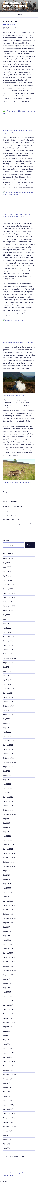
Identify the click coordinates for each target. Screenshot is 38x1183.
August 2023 (8, 715)
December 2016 (9, 1062)
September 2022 (9, 762)
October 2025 (8, 602)
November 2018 (9, 962)
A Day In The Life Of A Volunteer (15, 507)
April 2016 (7, 1096)
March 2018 (7, 996)
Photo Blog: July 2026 (11, 520)
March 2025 (7, 632)
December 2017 (9, 1009)
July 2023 (6, 719)
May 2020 (7, 884)
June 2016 (7, 1088)
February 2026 (8, 585)
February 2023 (8, 741)
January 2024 (8, 693)
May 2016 (6, 1092)
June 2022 (7, 775)
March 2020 (7, 892)
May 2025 (7, 624)
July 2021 (6, 823)
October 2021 (8, 810)
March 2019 (7, 944)
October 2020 (8, 862)
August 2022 (8, 767)
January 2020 (8, 901)
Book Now (3, 1182)
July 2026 (6, 563)
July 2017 (6, 1031)
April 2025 (7, 628)
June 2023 (7, 723)
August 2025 (8, 611)
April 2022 (7, 784)
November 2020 (9, 858)
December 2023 (9, 697)
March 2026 (7, 580)
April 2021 (7, 836)
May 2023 (7, 728)
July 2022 (6, 771)
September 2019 (9, 918)
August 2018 (8, 975)
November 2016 (9, 1066)
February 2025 (8, 637)
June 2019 (7, 931)
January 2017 (8, 1057)
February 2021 (8, 845)
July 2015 (6, 1135)
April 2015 (7, 1148)
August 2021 (8, 819)
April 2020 (7, 888)
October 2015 (8, 1122)
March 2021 (7, 840)
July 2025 (6, 615)
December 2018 (9, 957)
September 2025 (9, 606)
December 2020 (9, 853)
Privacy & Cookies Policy (11, 1173)
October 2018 (8, 966)
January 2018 (8, 1005)
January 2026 (8, 589)
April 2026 (7, 576)
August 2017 (8, 1027)
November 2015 (9, 1118)
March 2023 (7, 736)
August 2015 (8, 1131)
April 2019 (7, 940)
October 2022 (8, 758)
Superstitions (9, 27)
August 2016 (8, 1079)
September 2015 (9, 1127)
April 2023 (7, 732)
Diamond (6, 511)
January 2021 (8, 849)
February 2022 (8, 793)
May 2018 (6, 988)
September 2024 (9, 658)
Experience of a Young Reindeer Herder (17, 524)
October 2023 (8, 706)
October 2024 (8, 654)
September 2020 (9, 866)
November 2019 (9, 910)
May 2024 (7, 676)
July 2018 (6, 979)
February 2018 (8, 1001)
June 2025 (7, 619)
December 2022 (9, 749)
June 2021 (7, 827)
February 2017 (8, 1053)
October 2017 (8, 1018)
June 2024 (7, 671)
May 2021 (6, 832)
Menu (20, 15)
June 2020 (7, 879)
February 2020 (8, 897)
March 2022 (7, 788)
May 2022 (7, 780)
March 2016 (7, 1101)
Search (6, 540)
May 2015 (6, 1144)
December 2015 (9, 1113)
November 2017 (9, 1014)
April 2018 (7, 992)
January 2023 (8, 745)
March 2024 (7, 684)
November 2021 (9, 806)
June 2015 (7, 1140)
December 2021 (9, 801)
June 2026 (7, 567)
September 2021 (9, 814)
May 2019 (6, 936)
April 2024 (7, 680)
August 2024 (8, 663)
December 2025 (9, 593)
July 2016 (6, 1083)
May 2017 (6, 1040)
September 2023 (9, 710)
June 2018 (7, 983)
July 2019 (6, 927)
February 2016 (8, 1105)
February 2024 (8, 689)
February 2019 (8, 949)
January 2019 (8, 953)
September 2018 (9, 970)
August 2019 (8, 923)
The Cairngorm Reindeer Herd (15, 5)
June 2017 (7, 1035)
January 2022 (8, 797)
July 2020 (6, 875)
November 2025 (9, 597)
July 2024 (6, 667)
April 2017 (7, 1044)
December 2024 (9, 645)
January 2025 (8, 641)
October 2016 (8, 1070)
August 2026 (8, 558)
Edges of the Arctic (10, 515)
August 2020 (8, 871)
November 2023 (9, 702)
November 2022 (9, 754)
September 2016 (9, 1074)
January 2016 (8, 1109)
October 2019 (8, 914)
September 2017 (9, 1023)
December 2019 (9, 905)
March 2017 (7, 1048)
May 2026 (7, 572)
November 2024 (9, 650)
